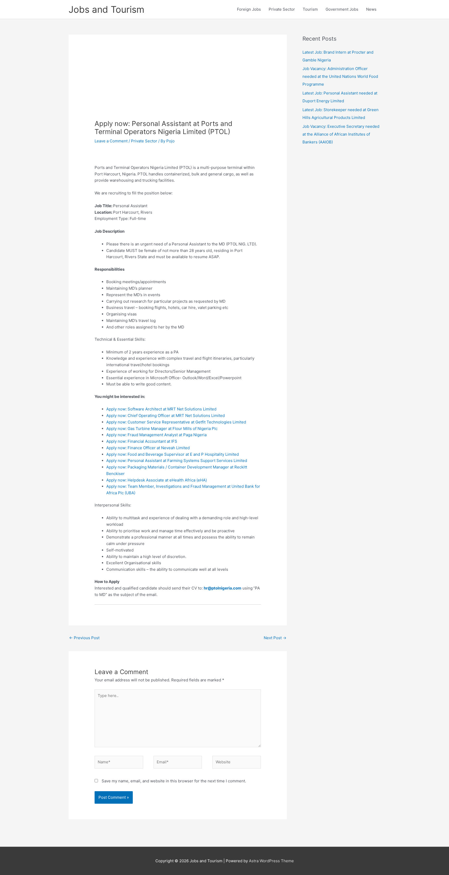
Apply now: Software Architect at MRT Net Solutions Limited (161, 409)
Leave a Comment (111, 140)
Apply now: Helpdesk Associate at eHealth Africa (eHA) (156, 480)
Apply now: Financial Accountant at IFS (141, 441)
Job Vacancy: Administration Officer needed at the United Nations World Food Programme (340, 76)
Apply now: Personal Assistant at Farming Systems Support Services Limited (176, 460)
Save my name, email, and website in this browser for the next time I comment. (174, 780)
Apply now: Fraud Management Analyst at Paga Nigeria (156, 434)
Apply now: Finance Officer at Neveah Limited (148, 447)
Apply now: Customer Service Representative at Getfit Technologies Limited (176, 422)
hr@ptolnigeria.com (222, 588)
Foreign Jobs (249, 9)
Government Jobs (342, 9)
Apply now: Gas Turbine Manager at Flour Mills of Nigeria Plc (161, 428)
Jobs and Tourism (106, 9)
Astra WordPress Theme (271, 860)
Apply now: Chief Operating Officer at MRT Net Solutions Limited (165, 415)
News (371, 9)
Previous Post (84, 637)
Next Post (275, 637)
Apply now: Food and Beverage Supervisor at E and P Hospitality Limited (172, 454)
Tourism (310, 9)
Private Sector (282, 9)
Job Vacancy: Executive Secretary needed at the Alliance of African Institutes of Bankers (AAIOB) (340, 134)
